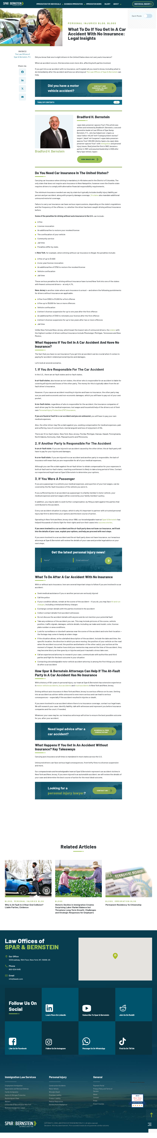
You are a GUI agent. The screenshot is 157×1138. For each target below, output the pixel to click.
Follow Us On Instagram (56, 1048)
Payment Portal (98, 1086)
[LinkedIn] (22, 80)
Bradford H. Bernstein (50, 151)
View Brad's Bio (88, 159)
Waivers (7, 1101)
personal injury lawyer (66, 793)
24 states (95, 195)
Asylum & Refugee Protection (15, 1095)
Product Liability (54, 1098)
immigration (105, 143)
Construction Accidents (57, 1086)
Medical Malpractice (56, 1101)
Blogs (111, 23)
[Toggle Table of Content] (116, 102)
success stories (105, 522)
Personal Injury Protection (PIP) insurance (57, 410)
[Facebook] (22, 71)
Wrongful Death (54, 1092)
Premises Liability (55, 1095)
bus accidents (65, 685)
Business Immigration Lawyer (15, 1108)
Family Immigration (11, 1092)
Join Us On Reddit (126, 1015)
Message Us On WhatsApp (93, 1048)
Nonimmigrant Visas (12, 1098)
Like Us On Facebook (17, 1048)
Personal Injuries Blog (86, 23)
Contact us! (102, 791)
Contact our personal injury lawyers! (100, 88)
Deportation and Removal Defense (17, 1089)
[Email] (22, 96)
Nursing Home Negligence (58, 1105)
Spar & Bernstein (109, 519)
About (95, 1094)
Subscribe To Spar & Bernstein (95, 1015)
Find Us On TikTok (126, 1048)
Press (95, 1101)
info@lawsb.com (16, 979)
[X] (22, 88)
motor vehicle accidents (47, 685)
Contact (96, 1097)
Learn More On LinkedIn (56, 1015)
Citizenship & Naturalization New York (18, 1105)
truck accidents (82, 685)
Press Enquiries (98, 1104)
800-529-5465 (15, 969)
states (112, 330)
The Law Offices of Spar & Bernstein (102, 72)
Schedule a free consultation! (101, 731)
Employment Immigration (14, 1086)
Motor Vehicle (54, 1089)
